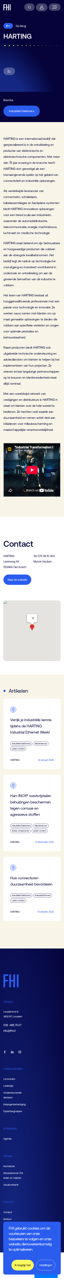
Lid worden (9, 1079)
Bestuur (7, 1219)
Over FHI (8, 1201)
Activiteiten (10, 1128)
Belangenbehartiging (14, 1104)
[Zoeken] (29, 7)
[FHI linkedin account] (12, 1052)
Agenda (7, 1138)
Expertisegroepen (12, 1111)
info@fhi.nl (9, 1030)
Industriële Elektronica (21, 111)
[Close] (33, 618)
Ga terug (21, 25)
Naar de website (17, 579)
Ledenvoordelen (13, 1068)
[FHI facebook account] (4, 1052)
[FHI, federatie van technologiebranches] (7, 7)
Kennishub (9, 1166)
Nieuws (7, 1155)
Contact (8, 1001)
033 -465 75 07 (12, 1025)
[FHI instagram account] (19, 1052)
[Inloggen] (41, 7)
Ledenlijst (8, 1085)
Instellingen (45, 1265)
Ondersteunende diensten (12, 1095)
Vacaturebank (10, 1184)
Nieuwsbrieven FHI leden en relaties (13, 1175)
